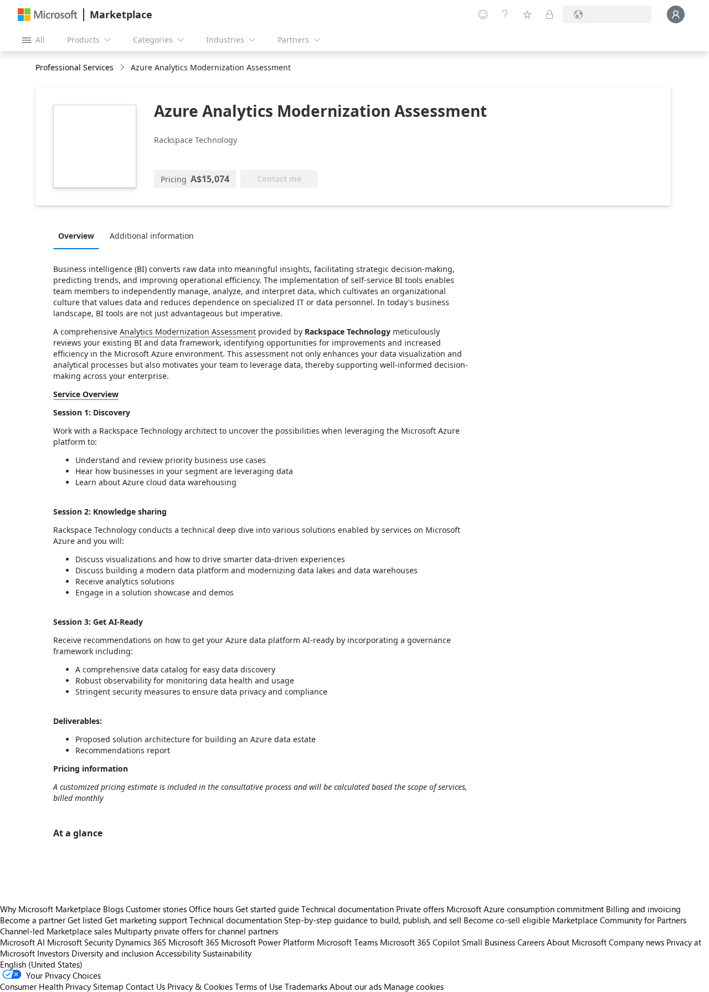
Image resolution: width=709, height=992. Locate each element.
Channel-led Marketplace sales (56, 931)
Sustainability (227, 953)
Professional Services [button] (74, 67)
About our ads (356, 986)
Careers (530, 942)
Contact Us (145, 986)
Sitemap (108, 986)
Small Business (488, 942)
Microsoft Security (80, 942)
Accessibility (178, 953)
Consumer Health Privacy (45, 986)
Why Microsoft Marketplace (50, 908)
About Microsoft (577, 942)
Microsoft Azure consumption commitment (526, 908)
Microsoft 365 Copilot (420, 942)
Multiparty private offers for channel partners (196, 931)
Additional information (152, 235)
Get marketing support (146, 920)
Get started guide (267, 908)
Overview (76, 235)
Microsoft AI (22, 942)
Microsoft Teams (347, 942)
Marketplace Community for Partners (619, 920)
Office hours (211, 908)
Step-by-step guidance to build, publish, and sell (372, 920)
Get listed (85, 920)
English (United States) (41, 964)
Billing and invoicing (643, 908)
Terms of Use (258, 986)
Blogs (113, 908)
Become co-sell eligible (507, 920)
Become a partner (32, 920)
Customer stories (156, 908)
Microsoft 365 (193, 942)
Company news (636, 942)
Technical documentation (347, 908)
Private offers (420, 908)
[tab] (79, 235)
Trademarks (306, 986)
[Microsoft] (48, 14)
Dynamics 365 (140, 942)
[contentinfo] (123, 68)
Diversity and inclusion (112, 953)
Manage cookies (414, 986)
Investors (53, 953)
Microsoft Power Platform (268, 942)
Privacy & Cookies (200, 986)
